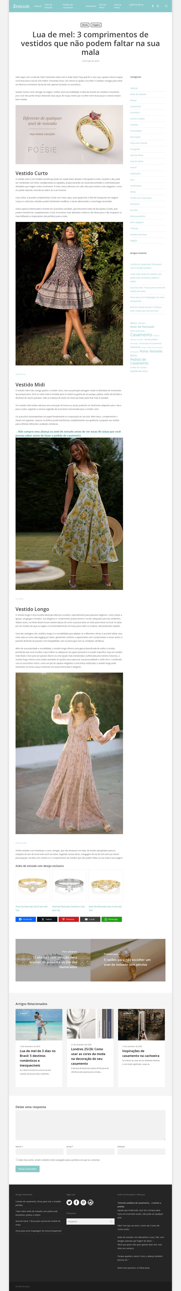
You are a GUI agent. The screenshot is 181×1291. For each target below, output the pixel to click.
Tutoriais (134, 228)
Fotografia (135, 149)
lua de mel (134, 352)
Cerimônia (135, 112)
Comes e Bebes (137, 118)
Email (69, 1146)
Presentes (134, 204)
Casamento (135, 106)
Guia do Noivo (136, 161)
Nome (19, 1146)
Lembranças (136, 185)
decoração (134, 343)
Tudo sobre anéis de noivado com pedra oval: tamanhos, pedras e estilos (146, 278)
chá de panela (151, 339)
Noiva (144, 351)
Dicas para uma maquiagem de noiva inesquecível (38, 1230)
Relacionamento (137, 216)
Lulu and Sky (19, 599)
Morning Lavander (21, 843)
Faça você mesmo (138, 143)
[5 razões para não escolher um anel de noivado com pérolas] (127, 960)
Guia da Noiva (136, 155)
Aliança (133, 322)
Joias (132, 179)
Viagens (96, 25)
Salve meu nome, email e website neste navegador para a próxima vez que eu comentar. (59, 1160)
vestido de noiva (138, 371)
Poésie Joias (144, 1267)
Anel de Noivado (142, 327)
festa (144, 347)
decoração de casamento (150, 343)
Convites (134, 124)
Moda (85, 25)
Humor (133, 167)
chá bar (156, 336)
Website (121, 1146)
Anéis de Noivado (138, 94)
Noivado (156, 351)
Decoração (135, 137)
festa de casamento (155, 347)
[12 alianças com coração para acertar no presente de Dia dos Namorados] (53, 960)
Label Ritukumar (21, 374)
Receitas (134, 210)
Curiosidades (136, 130)
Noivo (133, 355)
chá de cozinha (136, 339)
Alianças (134, 88)
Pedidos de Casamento (141, 198)
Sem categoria (137, 222)
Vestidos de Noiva (138, 234)
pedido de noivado (138, 367)
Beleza (133, 100)
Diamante (135, 347)
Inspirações (135, 173)
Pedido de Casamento (139, 361)
